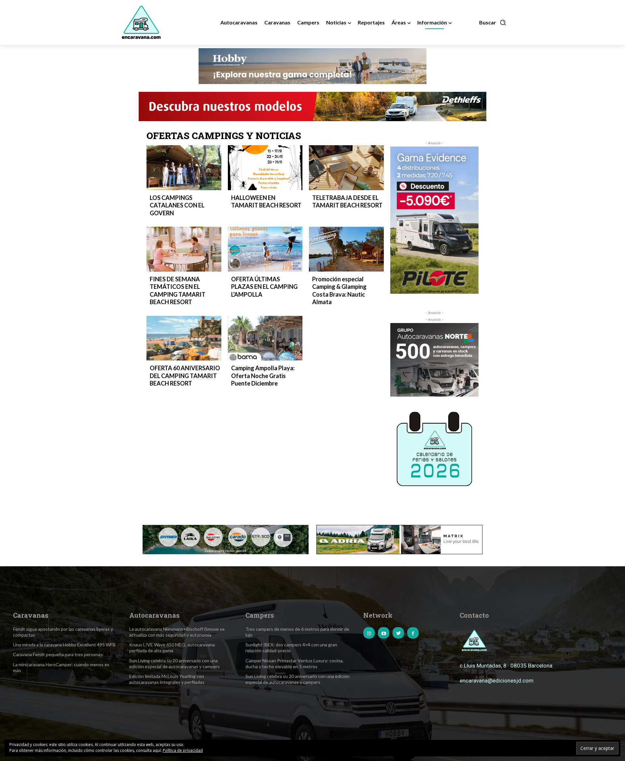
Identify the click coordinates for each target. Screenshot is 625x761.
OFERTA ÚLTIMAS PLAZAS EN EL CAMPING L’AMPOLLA (264, 286)
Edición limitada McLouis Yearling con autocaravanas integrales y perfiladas (166, 679)
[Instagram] (369, 633)
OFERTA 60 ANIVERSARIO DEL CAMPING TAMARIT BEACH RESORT (185, 375)
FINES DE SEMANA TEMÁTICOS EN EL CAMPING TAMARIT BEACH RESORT (177, 290)
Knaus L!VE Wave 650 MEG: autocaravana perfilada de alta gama (172, 647)
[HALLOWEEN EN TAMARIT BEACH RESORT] (265, 167)
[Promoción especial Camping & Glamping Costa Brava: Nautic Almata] (346, 249)
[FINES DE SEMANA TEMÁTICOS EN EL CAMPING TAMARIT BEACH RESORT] (183, 249)
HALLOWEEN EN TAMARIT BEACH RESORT (266, 201)
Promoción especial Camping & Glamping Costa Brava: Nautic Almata (339, 290)
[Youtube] (383, 633)
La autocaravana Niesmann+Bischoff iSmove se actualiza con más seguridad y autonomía (177, 632)
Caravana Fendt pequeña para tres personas (58, 654)
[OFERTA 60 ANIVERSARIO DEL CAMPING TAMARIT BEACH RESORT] (183, 338)
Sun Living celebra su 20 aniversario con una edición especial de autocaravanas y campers (174, 663)
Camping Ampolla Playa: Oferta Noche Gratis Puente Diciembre (263, 375)
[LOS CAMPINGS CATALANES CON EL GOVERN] (183, 167)
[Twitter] (398, 633)
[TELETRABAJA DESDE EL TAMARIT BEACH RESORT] (346, 167)
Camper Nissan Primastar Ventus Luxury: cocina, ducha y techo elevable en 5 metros (294, 663)
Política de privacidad (183, 750)
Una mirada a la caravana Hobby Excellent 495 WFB (64, 644)
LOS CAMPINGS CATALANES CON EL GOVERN (177, 205)
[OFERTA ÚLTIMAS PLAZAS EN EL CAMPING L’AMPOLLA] (265, 249)
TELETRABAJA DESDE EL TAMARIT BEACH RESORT (347, 201)
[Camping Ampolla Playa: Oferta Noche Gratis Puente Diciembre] (265, 338)
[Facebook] (413, 633)
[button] (493, 22)
